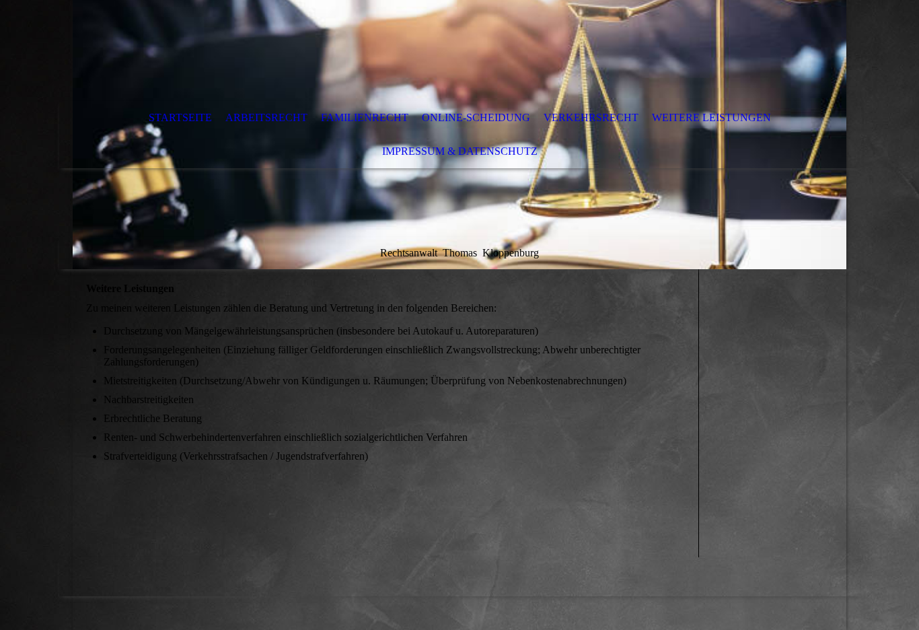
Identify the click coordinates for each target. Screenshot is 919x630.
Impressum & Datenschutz (460, 151)
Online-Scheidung (476, 117)
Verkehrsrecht (591, 117)
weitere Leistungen (711, 117)
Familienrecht (364, 117)
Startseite (180, 117)
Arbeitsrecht (266, 117)
